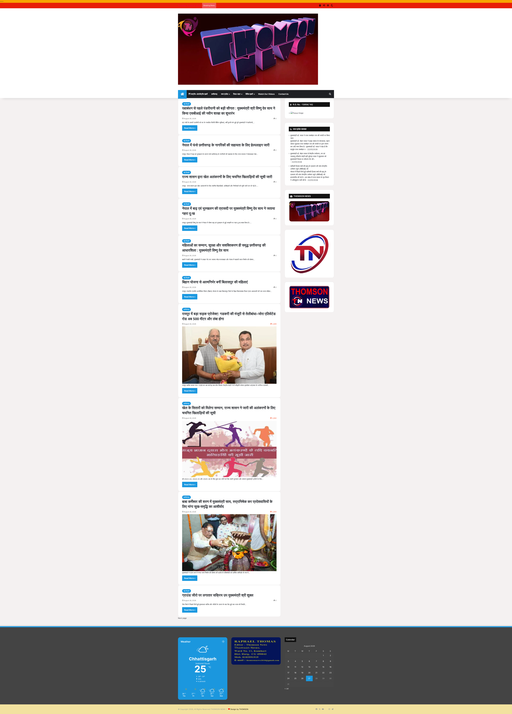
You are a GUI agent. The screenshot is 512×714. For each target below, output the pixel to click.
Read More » (189, 128)
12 (302, 667)
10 (288, 667)
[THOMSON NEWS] (248, 49)
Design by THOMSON (239, 709)
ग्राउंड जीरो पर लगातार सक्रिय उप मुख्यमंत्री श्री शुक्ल (217, 595)
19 (302, 673)
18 (295, 673)
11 (295, 667)
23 (330, 673)
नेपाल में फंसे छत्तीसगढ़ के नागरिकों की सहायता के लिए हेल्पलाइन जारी (225, 144)
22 (323, 673)
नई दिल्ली (186, 104)
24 (288, 678)
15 (323, 667)
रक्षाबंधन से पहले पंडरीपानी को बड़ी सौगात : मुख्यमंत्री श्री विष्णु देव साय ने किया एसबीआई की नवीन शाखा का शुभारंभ (228, 111)
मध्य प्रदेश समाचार (300, 129)
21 (316, 673)
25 (295, 678)
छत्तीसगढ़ (214, 94)
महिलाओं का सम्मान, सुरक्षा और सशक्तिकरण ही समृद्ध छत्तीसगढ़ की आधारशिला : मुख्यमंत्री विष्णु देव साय (224, 248)
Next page (182, 618)
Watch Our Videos (266, 94)
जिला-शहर (236, 94)
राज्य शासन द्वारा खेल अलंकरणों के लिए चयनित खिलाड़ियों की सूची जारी (227, 176)
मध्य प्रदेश (224, 94)
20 (309, 673)
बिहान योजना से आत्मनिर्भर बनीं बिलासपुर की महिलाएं (215, 281)
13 (309, 667)
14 (316, 667)
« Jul (287, 688)
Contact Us (283, 94)
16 (330, 667)
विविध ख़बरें (249, 94)
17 (288, 673)
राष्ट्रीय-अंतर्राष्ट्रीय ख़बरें (199, 94)
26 (302, 678)
